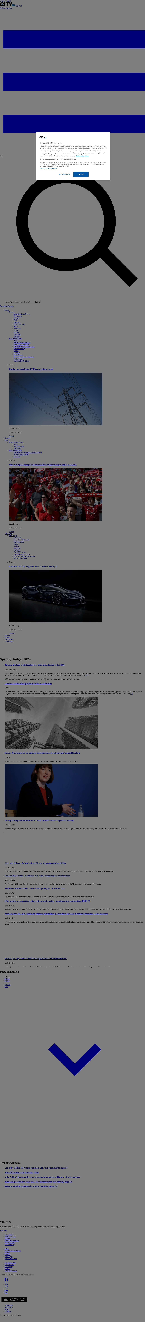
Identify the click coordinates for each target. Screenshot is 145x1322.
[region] (73, 156)
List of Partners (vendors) (48, 168)
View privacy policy (82, 156)
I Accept (81, 174)
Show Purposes (64, 174)
